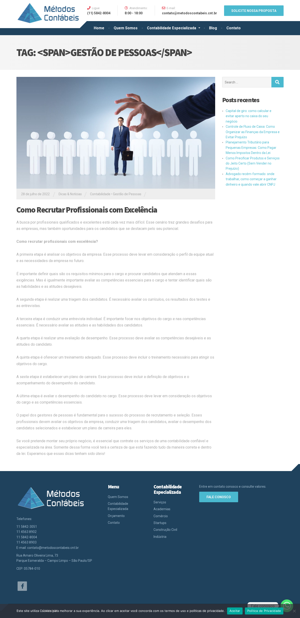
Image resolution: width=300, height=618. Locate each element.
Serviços (160, 502)
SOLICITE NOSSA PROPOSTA (253, 11)
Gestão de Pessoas (127, 194)
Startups (160, 523)
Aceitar (234, 611)
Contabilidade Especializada (171, 28)
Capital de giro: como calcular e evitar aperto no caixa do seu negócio (248, 116)
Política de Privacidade (264, 611)
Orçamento (116, 516)
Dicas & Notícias (70, 194)
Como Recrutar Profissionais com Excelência (86, 210)
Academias (162, 509)
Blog (213, 28)
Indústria (160, 537)
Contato (233, 28)
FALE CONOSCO (218, 497)
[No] (294, 611)
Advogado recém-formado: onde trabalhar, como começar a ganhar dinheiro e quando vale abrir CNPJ (251, 179)
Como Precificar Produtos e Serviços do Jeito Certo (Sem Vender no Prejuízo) (253, 163)
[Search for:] (246, 82)
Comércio (161, 516)
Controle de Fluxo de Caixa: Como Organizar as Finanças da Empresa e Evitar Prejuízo (253, 132)
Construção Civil (165, 530)
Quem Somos (126, 28)
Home (99, 28)
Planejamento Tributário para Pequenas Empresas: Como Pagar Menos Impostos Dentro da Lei (251, 147)
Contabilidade (100, 194)
